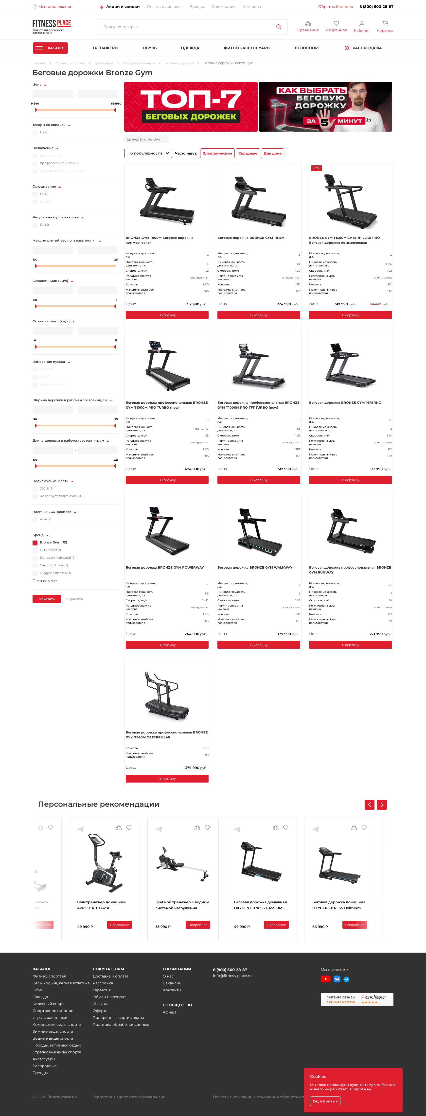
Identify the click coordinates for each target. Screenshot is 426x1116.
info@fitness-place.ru (232, 975)
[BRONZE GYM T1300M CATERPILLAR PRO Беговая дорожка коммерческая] (350, 201)
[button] (382, 805)
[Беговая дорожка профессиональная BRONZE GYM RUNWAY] (350, 531)
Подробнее (41, 925)
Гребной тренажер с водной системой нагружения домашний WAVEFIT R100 (182, 905)
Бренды (40, 1072)
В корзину (167, 315)
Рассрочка (103, 983)
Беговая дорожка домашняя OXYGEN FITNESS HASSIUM (260, 905)
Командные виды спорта (57, 1024)
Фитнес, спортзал (49, 976)
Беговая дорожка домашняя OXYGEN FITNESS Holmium (338, 905)
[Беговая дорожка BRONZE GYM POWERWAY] (167, 531)
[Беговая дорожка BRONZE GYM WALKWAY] (258, 531)
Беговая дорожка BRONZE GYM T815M (250, 238)
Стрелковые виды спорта (57, 1052)
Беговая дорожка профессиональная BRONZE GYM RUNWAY (350, 569)
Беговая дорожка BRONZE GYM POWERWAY (165, 567)
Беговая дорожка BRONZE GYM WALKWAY (254, 567)
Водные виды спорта (53, 1038)
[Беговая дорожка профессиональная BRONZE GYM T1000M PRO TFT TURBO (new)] (258, 366)
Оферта (100, 1010)
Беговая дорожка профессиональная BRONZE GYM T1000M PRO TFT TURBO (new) (258, 405)
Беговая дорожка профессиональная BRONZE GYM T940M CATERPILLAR (167, 734)
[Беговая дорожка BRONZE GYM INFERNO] (350, 366)
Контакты (172, 990)
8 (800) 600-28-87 (376, 6)
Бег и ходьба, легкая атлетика (61, 983)
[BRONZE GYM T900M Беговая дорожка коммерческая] (167, 201)
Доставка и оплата (110, 976)
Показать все (45, 580)
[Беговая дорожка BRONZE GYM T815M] (258, 201)
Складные (247, 153)
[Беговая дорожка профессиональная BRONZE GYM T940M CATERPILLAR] (167, 696)
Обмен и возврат (109, 996)
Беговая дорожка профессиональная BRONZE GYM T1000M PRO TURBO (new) (167, 405)
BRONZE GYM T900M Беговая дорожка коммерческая (160, 240)
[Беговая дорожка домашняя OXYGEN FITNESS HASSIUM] (261, 863)
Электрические (217, 153)
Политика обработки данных (121, 1024)
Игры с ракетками (50, 1017)
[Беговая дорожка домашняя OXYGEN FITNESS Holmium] (339, 863)
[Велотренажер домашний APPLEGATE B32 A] (104, 863)
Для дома (273, 153)
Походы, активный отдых (57, 1045)
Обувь (38, 990)
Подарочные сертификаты (118, 1017)
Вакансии (172, 983)
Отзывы (100, 1003)
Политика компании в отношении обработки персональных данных (279, 1097)
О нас (168, 976)
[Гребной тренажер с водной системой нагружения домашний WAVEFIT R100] (183, 863)
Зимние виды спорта (53, 1031)
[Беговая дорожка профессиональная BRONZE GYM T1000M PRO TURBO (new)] (167, 366)
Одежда (40, 996)
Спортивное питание (53, 1010)
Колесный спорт (48, 1003)
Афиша (170, 1012)
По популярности (144, 153)
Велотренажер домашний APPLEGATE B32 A (101, 905)
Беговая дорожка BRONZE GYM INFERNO (345, 402)
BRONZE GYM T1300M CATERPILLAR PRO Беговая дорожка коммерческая (344, 240)
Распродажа (45, 1066)
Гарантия (102, 990)
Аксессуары (44, 1059)
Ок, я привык (325, 1101)
